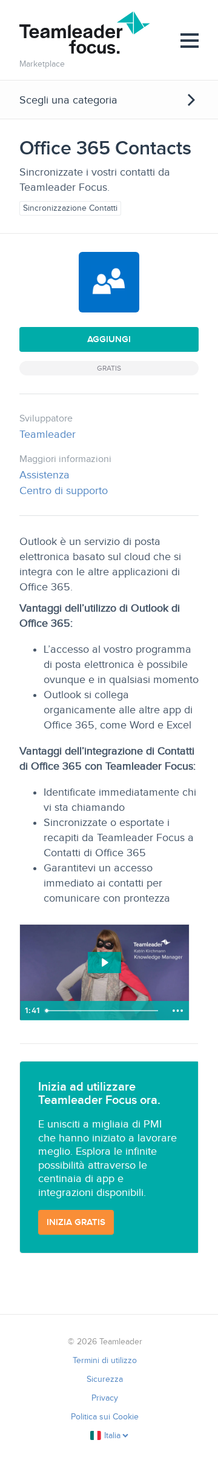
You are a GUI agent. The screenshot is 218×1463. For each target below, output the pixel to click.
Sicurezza (105, 1379)
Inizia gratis (76, 1222)
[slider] (103, 1010)
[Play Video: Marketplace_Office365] (104, 962)
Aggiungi (109, 339)
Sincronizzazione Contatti (70, 208)
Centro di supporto (63, 490)
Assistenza (44, 475)
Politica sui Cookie (105, 1416)
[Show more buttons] (177, 1010)
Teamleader (47, 434)
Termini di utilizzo (105, 1360)
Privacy (104, 1397)
